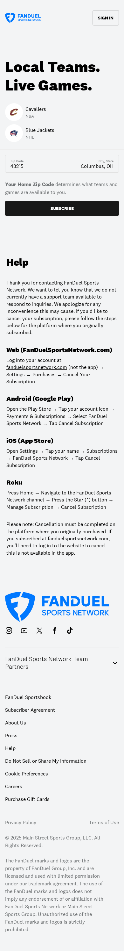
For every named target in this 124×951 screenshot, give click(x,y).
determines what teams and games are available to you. (61, 188)
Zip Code (17, 161)
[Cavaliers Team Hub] (50, 47)
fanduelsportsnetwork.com (36, 367)
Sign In (106, 18)
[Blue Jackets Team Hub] (73, 47)
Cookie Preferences (26, 773)
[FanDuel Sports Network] (23, 18)
